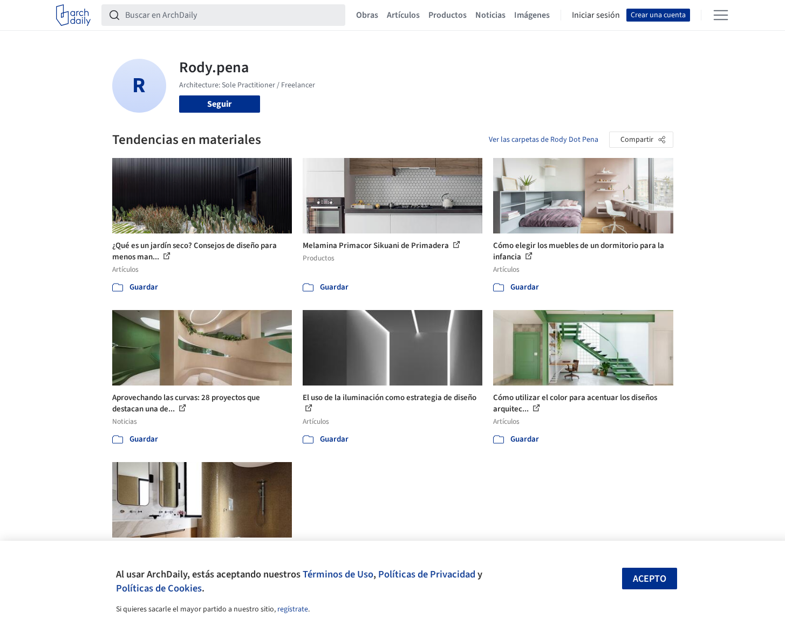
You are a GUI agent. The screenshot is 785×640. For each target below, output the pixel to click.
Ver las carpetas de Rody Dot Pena (543, 139)
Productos (447, 15)
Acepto (649, 579)
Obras (367, 15)
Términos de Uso (338, 574)
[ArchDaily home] (73, 15)
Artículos (403, 15)
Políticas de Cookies (159, 588)
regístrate (292, 609)
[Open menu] (720, 15)
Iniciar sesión (596, 15)
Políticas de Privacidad (426, 574)
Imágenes (532, 15)
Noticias (490, 15)
